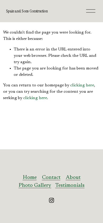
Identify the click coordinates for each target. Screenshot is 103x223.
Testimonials (70, 185)
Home (30, 177)
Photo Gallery (34, 185)
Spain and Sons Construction (27, 11)
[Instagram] (51, 200)
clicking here (82, 85)
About (73, 177)
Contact (51, 177)
